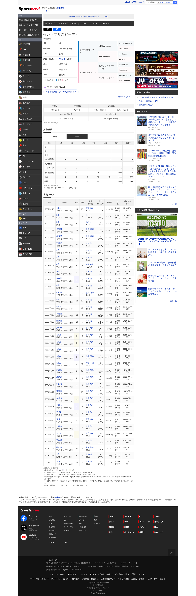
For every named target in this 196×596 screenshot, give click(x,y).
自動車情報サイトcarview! (55, 566)
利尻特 (59, 370)
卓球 (126, 522)
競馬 (95, 520)
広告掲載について (108, 579)
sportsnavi (30, 510)
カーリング (158, 522)
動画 (74, 23)
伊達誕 (59, 229)
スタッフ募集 (123, 579)
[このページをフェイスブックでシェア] (57, 29)
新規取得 (60, 8)
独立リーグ (52, 534)
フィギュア (128, 516)
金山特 (59, 292)
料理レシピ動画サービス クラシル (78, 566)
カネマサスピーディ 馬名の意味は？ (61, 92)
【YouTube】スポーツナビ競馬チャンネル (156, 97)
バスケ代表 (82, 527)
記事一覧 (173, 301)
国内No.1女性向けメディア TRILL (127, 566)
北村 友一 (90, 215)
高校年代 (67, 530)
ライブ (51, 542)
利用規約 (75, 579)
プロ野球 (52, 520)
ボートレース (129, 532)
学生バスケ (82, 530)
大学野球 (52, 530)
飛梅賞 (59, 440)
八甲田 (59, 328)
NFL (110, 532)
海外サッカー (68, 523)
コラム (95, 23)
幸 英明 (89, 454)
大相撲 (126, 527)
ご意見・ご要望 (137, 579)
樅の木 (59, 447)
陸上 (156, 527)
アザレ (59, 412)
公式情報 (106, 23)
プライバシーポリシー (39, 579)
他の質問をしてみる (126, 97)
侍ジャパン (52, 537)
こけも (59, 405)
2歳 (57, 454)
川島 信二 (90, 243)
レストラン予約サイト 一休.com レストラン (118, 563)
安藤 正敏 (63, 59)
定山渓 (59, 384)
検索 (175, 2)
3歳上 (58, 215)
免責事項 (95, 579)
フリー (59, 419)
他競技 (141, 532)
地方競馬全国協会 (146, 105)
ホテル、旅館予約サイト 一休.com (87, 563)
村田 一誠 (90, 363)
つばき (59, 426)
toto (65, 542)
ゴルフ (111, 516)
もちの (59, 461)
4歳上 (58, 208)
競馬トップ (50, 23)
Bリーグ (81, 520)
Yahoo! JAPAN (130, 2)
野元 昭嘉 (90, 229)
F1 (140, 516)
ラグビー (142, 527)
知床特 (59, 321)
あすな (59, 433)
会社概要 (85, 579)
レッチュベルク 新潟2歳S (166, 2)
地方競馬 (97, 523)
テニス (111, 522)
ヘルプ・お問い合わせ (155, 579)
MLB (50, 523)
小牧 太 (89, 222)
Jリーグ (66, 520)
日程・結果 (63, 23)
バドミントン (144, 522)
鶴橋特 (59, 391)
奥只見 (59, 236)
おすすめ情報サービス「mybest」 (58, 570)
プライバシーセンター (60, 579)
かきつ (59, 398)
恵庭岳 (59, 243)
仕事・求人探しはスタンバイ (103, 566)
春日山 (59, 271)
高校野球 (52, 527)
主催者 (57, 497)
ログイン (45, 10)
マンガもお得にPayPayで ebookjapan (59, 563)
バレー (157, 516)
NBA (80, 523)
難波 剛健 (90, 447)
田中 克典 (90, 264)
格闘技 (111, 527)
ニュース (84, 23)
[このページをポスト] (47, 29)
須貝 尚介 (90, 208)
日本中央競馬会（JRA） (149, 101)
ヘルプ (141, 2)
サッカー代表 (68, 527)
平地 (55, 136)
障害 (77, 136)
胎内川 (59, 278)
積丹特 (59, 314)
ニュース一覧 (171, 204)
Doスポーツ (159, 532)
